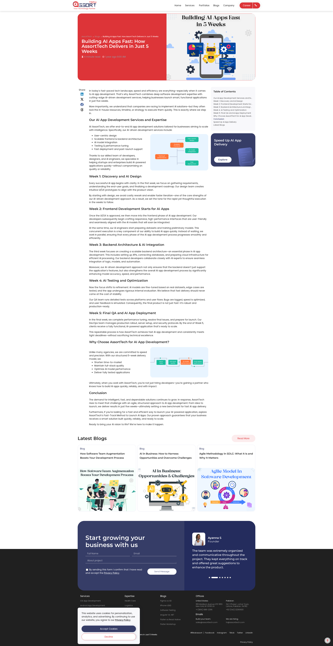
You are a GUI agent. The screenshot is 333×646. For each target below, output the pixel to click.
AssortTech (87, 36)
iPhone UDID (165, 605)
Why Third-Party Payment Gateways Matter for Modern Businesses (234, 137)
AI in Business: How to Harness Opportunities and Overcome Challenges (234, 143)
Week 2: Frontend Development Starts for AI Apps (233, 104)
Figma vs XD (166, 601)
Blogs (97, 36)
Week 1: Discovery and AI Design (228, 101)
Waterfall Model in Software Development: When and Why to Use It (234, 131)
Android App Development (92, 605)
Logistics (129, 605)
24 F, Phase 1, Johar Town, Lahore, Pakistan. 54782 (237, 605)
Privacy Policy (122, 620)
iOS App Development (90, 601)
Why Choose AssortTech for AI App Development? (233, 116)
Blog (82, 448)
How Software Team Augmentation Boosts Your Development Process (234, 140)
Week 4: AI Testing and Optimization (229, 110)
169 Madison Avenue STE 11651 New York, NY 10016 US (209, 605)
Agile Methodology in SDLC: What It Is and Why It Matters (234, 128)
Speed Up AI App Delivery (224, 122)
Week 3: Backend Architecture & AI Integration (233, 107)
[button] (109, 629)
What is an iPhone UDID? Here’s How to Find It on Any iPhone (234, 134)
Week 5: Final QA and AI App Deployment (232, 113)
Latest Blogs (219, 125)
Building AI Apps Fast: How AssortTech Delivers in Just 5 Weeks (115, 46)
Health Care (130, 601)
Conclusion (218, 119)
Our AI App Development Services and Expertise (233, 98)
